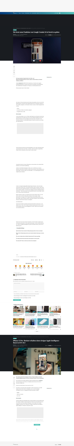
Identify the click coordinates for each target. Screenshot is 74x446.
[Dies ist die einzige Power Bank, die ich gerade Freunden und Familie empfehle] (43, 321)
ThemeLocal (14, 34)
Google (32, 256)
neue (34, 256)
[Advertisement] (37, 6)
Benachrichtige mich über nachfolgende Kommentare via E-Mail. (24, 295)
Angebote (15, 312)
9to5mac (40, 380)
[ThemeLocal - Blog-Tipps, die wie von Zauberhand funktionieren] (15, 13)
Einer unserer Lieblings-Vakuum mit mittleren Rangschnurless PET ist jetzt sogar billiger (28, 236)
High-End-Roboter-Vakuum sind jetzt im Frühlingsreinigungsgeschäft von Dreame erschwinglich (18, 314)
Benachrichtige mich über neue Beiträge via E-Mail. (22, 297)
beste (22, 256)
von (35, 256)
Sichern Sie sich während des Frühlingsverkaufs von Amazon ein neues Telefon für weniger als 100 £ (30, 327)
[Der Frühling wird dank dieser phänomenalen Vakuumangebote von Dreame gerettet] (55, 309)
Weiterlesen (37, 424)
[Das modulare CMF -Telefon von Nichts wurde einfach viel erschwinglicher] (18, 321)
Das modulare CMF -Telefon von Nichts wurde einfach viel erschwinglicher (26, 240)
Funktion (26, 256)
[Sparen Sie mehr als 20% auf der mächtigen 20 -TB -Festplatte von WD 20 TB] (55, 321)
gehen (28, 256)
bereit (21, 256)
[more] (40, 13)
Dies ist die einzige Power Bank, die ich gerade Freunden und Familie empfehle (42, 326)
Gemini (30, 256)
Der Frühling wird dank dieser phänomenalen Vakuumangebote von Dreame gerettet (27, 238)
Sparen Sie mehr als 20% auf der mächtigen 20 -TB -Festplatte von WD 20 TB (55, 327)
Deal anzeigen (18, 398)
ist (33, 256)
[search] (56, 13)
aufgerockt (21, 83)
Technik (15, 338)
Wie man (15, 431)
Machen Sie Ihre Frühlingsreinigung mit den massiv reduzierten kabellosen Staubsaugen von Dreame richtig (30, 233)
